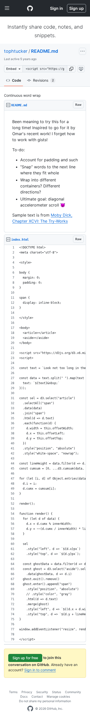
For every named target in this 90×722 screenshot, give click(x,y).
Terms (13, 692)
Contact (37, 696)
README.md (44, 51)
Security (42, 692)
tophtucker (16, 51)
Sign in (56, 8)
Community (73, 692)
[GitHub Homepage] (30, 708)
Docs (24, 696)
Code (16, 80)
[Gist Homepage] (30, 8)
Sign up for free (25, 658)
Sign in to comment (40, 670)
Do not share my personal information (45, 701)
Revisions (43, 80)
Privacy (27, 692)
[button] (71, 68)
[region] (45, 171)
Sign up (76, 8)
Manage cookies (58, 696)
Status (56, 692)
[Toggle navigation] (7, 8)
